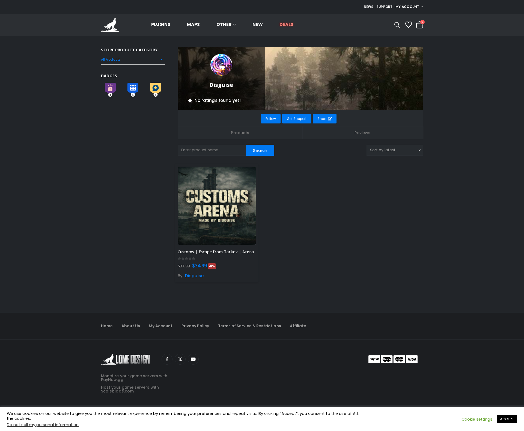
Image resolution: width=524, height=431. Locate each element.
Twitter (180, 359)
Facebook (167, 359)
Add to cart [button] (247, 176)
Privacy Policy (195, 326)
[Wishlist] (408, 24)
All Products (111, 59)
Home (107, 326)
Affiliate (298, 326)
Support (384, 7)
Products (240, 132)
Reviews (363, 132)
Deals (286, 24)
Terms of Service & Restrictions (249, 326)
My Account (161, 326)
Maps (193, 24)
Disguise (194, 276)
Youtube (193, 359)
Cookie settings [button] (477, 419)
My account (407, 7)
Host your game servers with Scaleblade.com (130, 389)
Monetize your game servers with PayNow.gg (134, 377)
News (369, 7)
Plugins (160, 24)
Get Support (296, 118)
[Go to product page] (217, 206)
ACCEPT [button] (507, 419)
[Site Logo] (110, 25)
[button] (397, 25)
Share (322, 118)
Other (224, 24)
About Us (130, 326)
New (257, 24)
